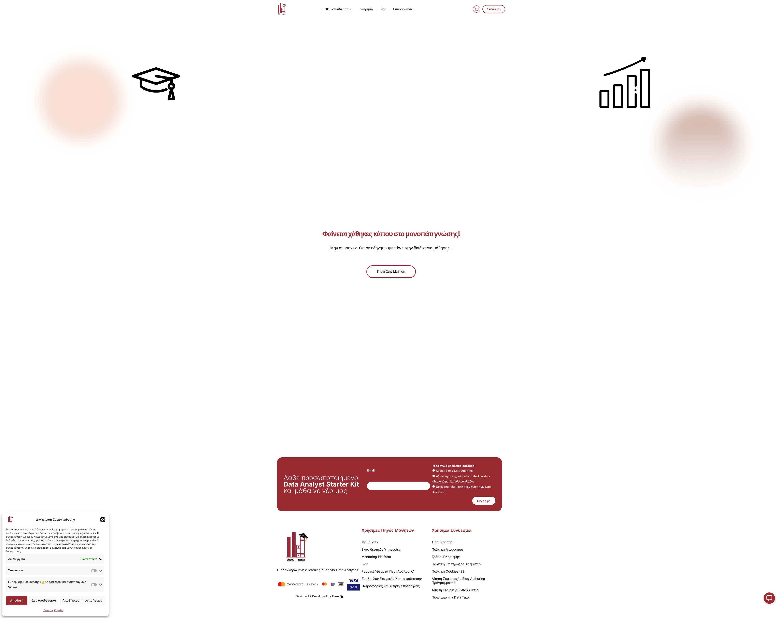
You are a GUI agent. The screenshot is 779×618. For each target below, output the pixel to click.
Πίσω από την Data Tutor (451, 597)
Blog (365, 564)
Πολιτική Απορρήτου (447, 549)
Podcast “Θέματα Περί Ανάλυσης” (388, 571)
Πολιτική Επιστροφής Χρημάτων (456, 564)
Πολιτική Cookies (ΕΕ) (449, 571)
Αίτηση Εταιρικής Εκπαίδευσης (455, 590)
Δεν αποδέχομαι (44, 600)
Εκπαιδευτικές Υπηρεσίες (381, 549)
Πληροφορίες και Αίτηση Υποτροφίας (391, 586)
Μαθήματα (370, 542)
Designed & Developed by (317, 596)
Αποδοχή (17, 600)
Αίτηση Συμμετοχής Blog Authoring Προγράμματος (458, 581)
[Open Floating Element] (769, 598)
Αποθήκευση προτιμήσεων (82, 600)
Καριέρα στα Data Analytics (454, 470)
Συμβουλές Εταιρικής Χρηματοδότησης (392, 579)
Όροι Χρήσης (442, 542)
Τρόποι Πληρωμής (446, 557)
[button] (103, 520)
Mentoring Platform (376, 557)
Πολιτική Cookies (53, 610)
